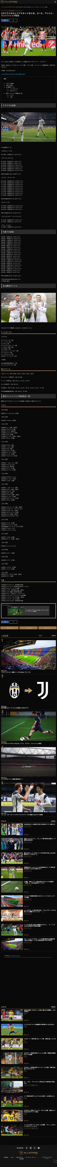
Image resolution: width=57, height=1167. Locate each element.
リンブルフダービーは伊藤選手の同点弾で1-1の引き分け (39, 1024)
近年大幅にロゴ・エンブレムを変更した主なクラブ (14, 708)
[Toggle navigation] (55, 2)
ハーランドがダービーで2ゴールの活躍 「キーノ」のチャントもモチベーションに (40, 1125)
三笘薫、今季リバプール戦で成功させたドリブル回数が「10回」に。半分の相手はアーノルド (39, 882)
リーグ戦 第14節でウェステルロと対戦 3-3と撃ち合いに (39, 1096)
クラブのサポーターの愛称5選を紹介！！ (12, 779)
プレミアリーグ (27, 1085)
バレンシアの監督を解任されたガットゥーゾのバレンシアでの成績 (39, 896)
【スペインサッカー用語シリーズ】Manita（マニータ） (16, 672)
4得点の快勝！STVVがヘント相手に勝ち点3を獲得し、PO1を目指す (39, 1010)
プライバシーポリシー (31, 1157)
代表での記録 (9, 85)
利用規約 (6, 1157)
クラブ (12, 95)
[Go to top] (55, 1161)
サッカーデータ (27, 826)
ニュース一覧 (28, 628)
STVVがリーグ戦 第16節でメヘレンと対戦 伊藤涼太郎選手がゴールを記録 (40, 1053)
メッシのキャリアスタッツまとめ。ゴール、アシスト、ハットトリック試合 (21, 743)
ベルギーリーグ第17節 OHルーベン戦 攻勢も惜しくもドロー (40, 1039)
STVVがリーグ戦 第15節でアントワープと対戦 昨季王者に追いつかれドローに (40, 1068)
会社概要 (21, 1158)
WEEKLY (40, 635)
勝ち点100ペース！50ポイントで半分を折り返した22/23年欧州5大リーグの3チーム (39, 853)
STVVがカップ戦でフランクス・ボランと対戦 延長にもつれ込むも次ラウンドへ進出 (39, 1111)
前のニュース (9, 628)
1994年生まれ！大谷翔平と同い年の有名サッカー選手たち (39, 824)
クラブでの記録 (10, 83)
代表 (11, 97)
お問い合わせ (19, 1157)
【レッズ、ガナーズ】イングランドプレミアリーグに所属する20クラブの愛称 (22, 815)
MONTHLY (54, 635)
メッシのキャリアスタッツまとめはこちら (13, 74)
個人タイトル (13, 90)
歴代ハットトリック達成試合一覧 (14, 93)
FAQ (12, 1157)
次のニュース (47, 628)
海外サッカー (35, 1085)
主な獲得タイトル (10, 87)
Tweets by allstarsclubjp (8, 959)
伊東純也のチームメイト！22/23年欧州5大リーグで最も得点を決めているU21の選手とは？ (39, 868)
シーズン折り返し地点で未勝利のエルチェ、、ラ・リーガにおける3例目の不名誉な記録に (39, 925)
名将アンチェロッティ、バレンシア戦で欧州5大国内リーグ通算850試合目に (40, 839)
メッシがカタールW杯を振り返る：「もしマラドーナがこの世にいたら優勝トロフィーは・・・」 (40, 910)
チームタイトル (14, 89)
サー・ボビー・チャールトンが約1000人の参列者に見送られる (39, 1082)
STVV (25, 1013)
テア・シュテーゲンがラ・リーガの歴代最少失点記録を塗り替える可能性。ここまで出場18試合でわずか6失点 (39, 939)
